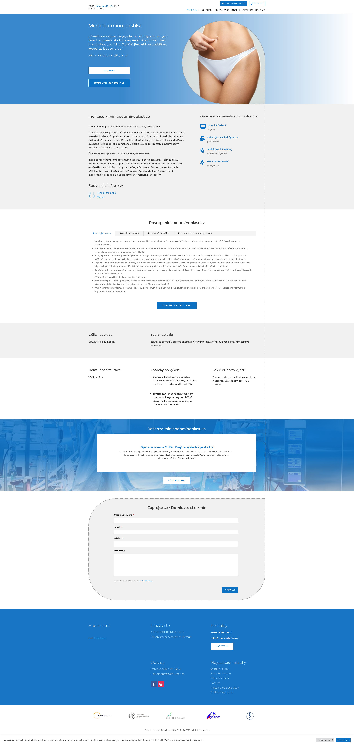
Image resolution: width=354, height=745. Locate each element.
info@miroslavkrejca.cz (225, 638)
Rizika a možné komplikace (195, 233)
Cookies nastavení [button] (325, 740)
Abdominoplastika (222, 692)
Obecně (236, 10)
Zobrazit (101, 197)
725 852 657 (258, 3)
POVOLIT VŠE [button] (343, 740)
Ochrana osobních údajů (166, 668)
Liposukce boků (106, 193)
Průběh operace (129, 233)
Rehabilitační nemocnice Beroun (171, 637)
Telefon (118, 538)
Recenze (248, 10)
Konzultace (222, 10)
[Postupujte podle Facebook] (154, 684)
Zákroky (192, 10)
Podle (97, 638)
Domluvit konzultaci (235, 3)
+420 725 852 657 (221, 632)
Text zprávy (119, 550)
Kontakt (260, 10)
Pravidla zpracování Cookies (167, 673)
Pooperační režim (159, 233)
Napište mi (222, 646)
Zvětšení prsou (220, 668)
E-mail (118, 527)
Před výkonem (102, 233)
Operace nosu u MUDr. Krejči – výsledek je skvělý (176, 447)
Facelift (215, 683)
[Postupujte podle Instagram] (161, 684)
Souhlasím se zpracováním (134, 581)
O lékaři (207, 10)
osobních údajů (145, 581)
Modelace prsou (220, 678)
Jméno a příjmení (124, 515)
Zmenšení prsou (221, 673)
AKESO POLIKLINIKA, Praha (168, 632)
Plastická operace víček (225, 687)
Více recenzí (176, 480)
